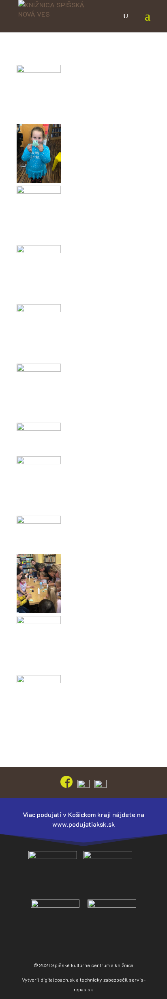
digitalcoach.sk (58, 979)
